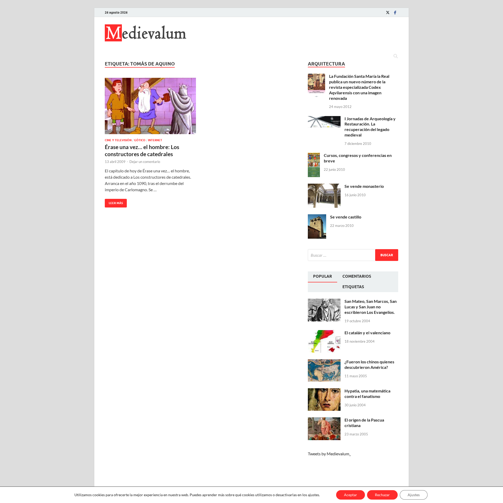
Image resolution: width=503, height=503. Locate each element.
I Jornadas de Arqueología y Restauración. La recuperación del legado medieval (370, 126)
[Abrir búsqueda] (396, 56)
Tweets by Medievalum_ (329, 453)
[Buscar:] (353, 255)
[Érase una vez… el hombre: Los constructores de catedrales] (150, 106)
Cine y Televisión (118, 140)
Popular (322, 276)
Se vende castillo (345, 216)
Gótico (139, 140)
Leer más (114, 202)
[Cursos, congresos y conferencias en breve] (314, 155)
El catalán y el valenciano (367, 332)
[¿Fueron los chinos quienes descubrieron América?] (324, 362)
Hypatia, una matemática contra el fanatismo (367, 393)
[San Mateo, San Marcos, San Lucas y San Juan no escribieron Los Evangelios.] (324, 301)
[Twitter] (388, 12)
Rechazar (382, 495)
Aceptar (350, 495)
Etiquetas (353, 287)
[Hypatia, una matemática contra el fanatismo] (324, 391)
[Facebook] (395, 12)
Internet (155, 140)
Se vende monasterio (364, 186)
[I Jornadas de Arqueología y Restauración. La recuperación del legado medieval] (324, 119)
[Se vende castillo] (317, 217)
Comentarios (356, 276)
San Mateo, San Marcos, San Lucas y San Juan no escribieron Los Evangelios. (371, 307)
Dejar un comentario (144, 162)
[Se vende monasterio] (324, 186)
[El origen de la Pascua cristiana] (324, 420)
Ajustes (414, 495)
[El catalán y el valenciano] (324, 333)
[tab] (322, 276)
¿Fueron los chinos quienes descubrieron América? (369, 364)
